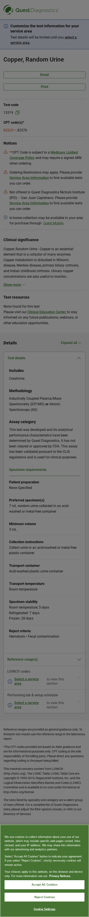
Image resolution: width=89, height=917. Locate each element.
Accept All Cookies (44, 884)
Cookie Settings (44, 909)
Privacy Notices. (60, 876)
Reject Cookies (44, 897)
